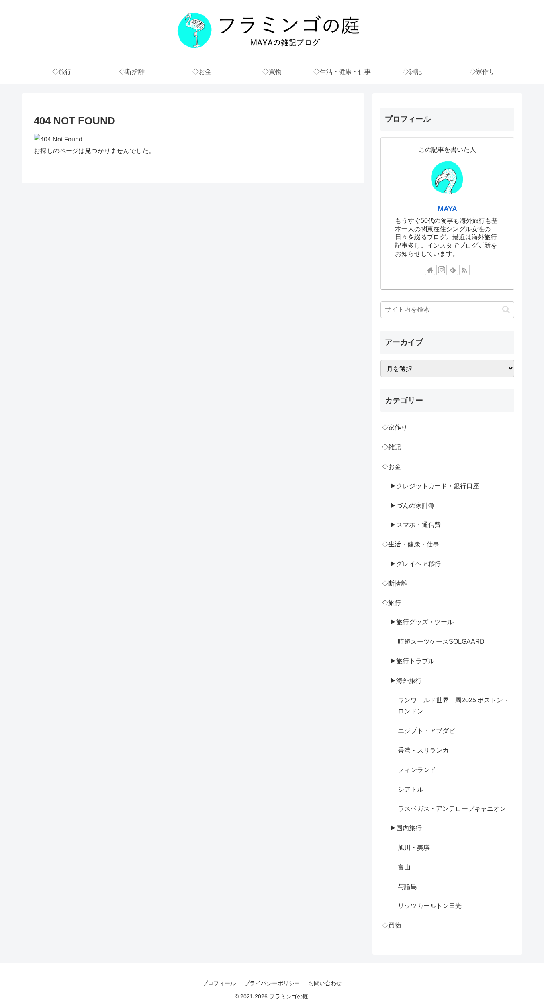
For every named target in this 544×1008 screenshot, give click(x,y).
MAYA (447, 209)
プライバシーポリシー (272, 983)
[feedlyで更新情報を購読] (453, 270)
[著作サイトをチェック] (430, 270)
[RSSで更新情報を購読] (464, 270)
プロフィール (219, 983)
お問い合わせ (325, 983)
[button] (506, 309)
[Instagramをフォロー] (441, 270)
